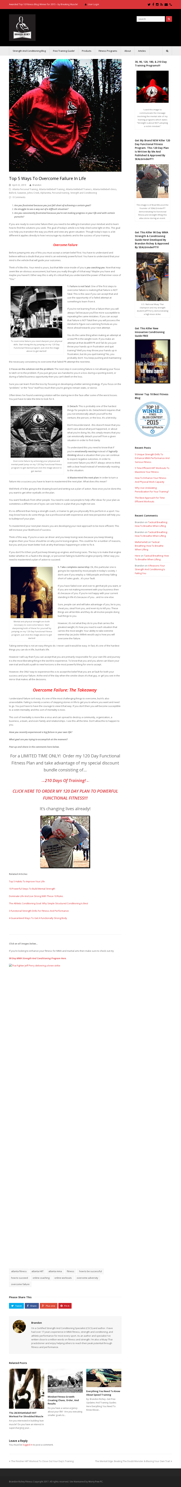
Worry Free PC (95, 1481)
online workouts (63, 1277)
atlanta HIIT (37, 1271)
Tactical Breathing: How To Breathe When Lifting (149, 545)
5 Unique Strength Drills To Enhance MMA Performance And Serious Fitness (152, 458)
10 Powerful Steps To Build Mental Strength (32, 888)
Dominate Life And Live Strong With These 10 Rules (36, 896)
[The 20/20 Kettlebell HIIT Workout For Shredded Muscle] (26, 1389)
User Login (93, 4)
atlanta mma (55, 1271)
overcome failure (20, 1284)
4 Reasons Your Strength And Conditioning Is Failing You (150, 569)
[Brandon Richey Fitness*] (22, 27)
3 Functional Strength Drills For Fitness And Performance (39, 910)
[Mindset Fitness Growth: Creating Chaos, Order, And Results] (65, 1381)
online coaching (41, 1277)
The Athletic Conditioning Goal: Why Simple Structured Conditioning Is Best (48, 903)
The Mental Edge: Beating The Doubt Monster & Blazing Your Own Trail (132, 1461)
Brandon (37, 185)
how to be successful (90, 1271)
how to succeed (19, 1277)
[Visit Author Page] (19, 1326)
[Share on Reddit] (69, 1256)
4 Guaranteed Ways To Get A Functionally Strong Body (38, 918)
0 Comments (19, 197)
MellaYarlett (141, 542)
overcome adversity (87, 1277)
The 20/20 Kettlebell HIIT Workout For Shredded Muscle (26, 1414)
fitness (70, 1271)
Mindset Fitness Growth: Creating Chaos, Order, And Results (63, 1400)
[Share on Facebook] (53, 1256)
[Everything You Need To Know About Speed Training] (103, 1378)
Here (137, 555)
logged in (28, 1444)
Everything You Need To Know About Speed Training (103, 1393)
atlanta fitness (19, 1271)
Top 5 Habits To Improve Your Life (27, 881)
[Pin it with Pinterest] (78, 1256)
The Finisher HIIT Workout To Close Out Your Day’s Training (42, 1461)
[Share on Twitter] (61, 1256)
